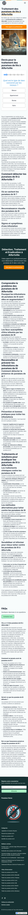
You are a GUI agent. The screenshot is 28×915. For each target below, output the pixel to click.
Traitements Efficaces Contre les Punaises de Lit (12, 864)
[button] (25, 3)
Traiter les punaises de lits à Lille (9, 883)
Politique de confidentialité (7, 902)
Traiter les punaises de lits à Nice (9, 888)
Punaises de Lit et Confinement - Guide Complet (12, 857)
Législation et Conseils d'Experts (9, 830)
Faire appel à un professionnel (14, 27)
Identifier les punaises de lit (7, 838)
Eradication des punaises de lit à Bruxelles (11, 850)
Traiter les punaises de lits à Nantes (9, 885)
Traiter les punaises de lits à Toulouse (10, 877)
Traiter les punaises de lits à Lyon (9, 880)
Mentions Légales (5, 904)
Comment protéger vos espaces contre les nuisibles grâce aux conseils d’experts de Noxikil (13, 854)
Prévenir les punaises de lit (7, 833)
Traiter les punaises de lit (7, 836)
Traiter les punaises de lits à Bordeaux (10, 891)
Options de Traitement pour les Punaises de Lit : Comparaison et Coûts (12, 861)
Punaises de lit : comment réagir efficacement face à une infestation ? (13, 847)
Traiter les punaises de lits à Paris (9, 872)
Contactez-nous (7, 616)
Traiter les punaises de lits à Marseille (10, 875)
